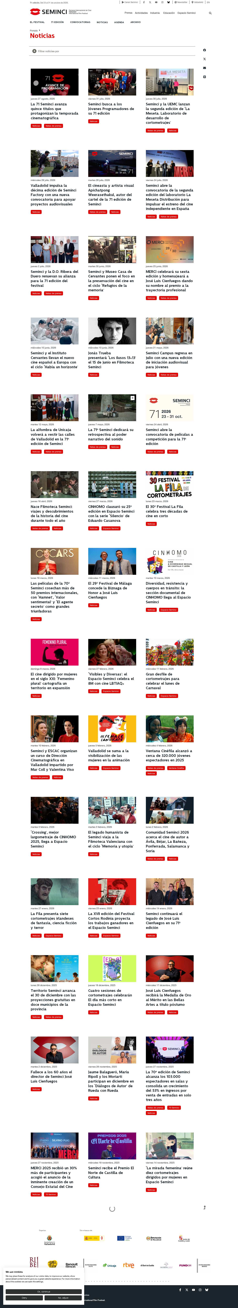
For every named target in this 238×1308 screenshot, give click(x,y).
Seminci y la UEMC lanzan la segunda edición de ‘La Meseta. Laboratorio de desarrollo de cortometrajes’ (168, 113)
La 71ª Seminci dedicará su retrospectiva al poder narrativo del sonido (110, 434)
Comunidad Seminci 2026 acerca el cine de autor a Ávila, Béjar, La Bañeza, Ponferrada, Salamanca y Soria (167, 842)
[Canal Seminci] (123, 2)
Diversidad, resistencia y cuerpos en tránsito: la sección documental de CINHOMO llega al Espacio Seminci (168, 593)
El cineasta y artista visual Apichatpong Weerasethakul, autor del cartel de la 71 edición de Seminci (111, 195)
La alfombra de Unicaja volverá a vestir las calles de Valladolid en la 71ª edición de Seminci (53, 437)
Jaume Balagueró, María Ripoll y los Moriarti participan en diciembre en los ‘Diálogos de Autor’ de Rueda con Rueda (111, 1081)
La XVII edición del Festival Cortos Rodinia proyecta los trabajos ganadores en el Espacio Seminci (111, 921)
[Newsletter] (176, 2)
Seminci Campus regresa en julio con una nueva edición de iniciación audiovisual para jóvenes (169, 360)
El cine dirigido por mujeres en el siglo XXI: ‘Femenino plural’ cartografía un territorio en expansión (54, 681)
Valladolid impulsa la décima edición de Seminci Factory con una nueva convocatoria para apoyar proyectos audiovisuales (53, 195)
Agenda (119, 22)
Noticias (36, 126)
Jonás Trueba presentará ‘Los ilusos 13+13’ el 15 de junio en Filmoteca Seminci (112, 360)
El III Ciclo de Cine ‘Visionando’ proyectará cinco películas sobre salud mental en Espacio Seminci (111, 1256)
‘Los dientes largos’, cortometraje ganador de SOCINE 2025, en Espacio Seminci (167, 1256)
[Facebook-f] (144, 2)
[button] (128, 13)
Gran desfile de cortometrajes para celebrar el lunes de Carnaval (163, 681)
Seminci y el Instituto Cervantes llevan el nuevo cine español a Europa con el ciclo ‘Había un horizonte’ (54, 360)
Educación (169, 12)
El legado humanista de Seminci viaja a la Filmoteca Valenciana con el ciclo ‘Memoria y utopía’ (111, 839)
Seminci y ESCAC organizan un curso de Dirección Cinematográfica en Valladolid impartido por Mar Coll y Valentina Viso (54, 760)
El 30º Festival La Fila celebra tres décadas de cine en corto (167, 511)
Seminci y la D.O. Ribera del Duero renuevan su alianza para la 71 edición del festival (54, 278)
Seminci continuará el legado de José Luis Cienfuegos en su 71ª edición (164, 921)
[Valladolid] (192, 2)
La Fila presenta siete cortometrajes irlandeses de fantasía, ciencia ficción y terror (54, 921)
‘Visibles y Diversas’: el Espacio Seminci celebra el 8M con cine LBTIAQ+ (111, 679)
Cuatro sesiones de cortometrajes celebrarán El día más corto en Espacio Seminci (110, 997)
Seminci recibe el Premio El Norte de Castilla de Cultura (111, 1173)
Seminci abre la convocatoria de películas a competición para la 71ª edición (169, 437)
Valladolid (198, 2)
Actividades (141, 12)
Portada (34, 30)
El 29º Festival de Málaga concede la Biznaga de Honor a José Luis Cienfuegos (110, 590)
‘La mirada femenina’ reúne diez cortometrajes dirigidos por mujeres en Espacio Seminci (169, 1175)
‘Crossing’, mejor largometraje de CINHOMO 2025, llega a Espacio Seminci (53, 839)
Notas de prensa (53, 126)
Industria (155, 12)
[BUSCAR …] (210, 13)
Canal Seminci (131, 2)
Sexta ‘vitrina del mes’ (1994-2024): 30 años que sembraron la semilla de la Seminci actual (54, 1256)
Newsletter (182, 2)
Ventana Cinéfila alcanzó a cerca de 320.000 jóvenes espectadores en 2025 (169, 755)
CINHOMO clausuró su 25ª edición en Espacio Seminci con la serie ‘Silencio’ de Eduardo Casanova (111, 513)
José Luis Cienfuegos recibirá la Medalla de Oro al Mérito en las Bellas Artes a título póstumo (168, 997)
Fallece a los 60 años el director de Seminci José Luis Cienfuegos (51, 1077)
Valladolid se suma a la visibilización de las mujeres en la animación (109, 755)
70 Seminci (174, 1107)
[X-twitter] (150, 2)
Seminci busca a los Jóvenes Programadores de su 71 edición (111, 109)
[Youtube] (156, 2)
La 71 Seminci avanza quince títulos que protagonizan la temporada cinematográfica (54, 111)
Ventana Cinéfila (176, 768)
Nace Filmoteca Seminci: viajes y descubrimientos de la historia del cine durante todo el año (52, 513)
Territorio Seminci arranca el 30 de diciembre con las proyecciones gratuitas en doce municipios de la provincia (53, 1000)
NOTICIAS (102, 22)
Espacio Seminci (187, 12)
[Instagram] (162, 2)
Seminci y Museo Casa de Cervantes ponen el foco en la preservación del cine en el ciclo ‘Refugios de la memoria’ (111, 281)
